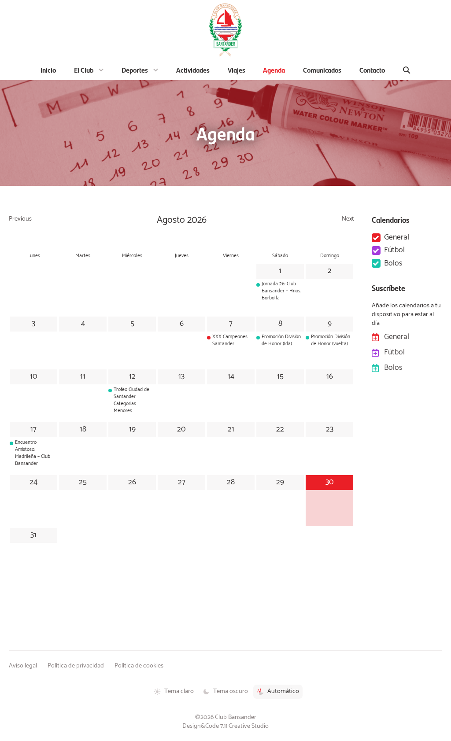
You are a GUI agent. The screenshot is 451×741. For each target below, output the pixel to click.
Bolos (393, 263)
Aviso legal (23, 665)
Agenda (274, 70)
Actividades (193, 70)
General (396, 237)
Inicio (48, 70)
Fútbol (394, 250)
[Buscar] (407, 70)
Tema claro (179, 691)
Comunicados (322, 70)
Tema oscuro (230, 691)
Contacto (372, 70)
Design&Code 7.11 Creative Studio (225, 726)
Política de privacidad (76, 665)
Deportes (135, 70)
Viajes (236, 70)
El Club (83, 70)
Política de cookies (139, 665)
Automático (283, 691)
